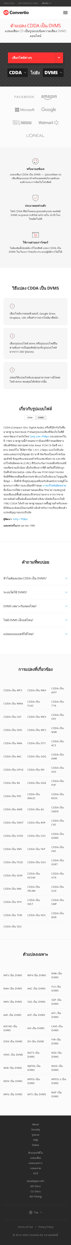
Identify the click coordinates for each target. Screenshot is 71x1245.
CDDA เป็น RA (11, 782)
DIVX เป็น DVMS (12, 1041)
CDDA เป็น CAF (12, 716)
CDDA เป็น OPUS (13, 769)
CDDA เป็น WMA (13, 703)
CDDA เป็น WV (35, 769)
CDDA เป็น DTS (36, 743)
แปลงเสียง (35, 1157)
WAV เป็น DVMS (12, 988)
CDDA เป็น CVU (36, 835)
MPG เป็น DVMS (12, 1094)
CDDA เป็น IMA (12, 888)
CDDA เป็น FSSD (13, 862)
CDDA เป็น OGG (36, 756)
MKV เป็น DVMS (12, 1001)
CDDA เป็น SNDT (13, 822)
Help (35, 1139)
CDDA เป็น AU (35, 809)
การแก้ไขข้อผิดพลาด (54, 485)
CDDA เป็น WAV (36, 690)
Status (35, 1145)
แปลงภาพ (35, 1168)
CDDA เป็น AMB (12, 809)
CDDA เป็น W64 (36, 716)
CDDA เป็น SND (12, 730)
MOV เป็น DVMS (12, 1081)
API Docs (35, 1186)
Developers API (35, 1181)
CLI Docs (36, 1191)
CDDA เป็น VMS (12, 849)
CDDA (29, 417)
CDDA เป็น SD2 (12, 926)
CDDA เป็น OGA (36, 782)
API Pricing (36, 1196)
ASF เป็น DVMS (36, 1015)
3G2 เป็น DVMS (36, 1001)
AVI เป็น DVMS (35, 1028)
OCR (35, 1173)
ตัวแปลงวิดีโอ (35, 1152)
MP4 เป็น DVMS (36, 975)
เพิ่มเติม (45, 3)
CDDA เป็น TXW (12, 915)
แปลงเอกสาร (35, 1163)
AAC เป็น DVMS (36, 988)
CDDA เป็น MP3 (12, 690)
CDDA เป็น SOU (36, 862)
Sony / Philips (20, 519)
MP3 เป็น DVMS (12, 975)
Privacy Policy (45, 1227)
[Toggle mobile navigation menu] (65, 12)
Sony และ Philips (39, 436)
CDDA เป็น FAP (36, 849)
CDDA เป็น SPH (12, 902)
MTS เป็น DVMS (36, 1094)
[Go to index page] (16, 11)
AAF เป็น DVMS (12, 1015)
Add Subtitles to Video (28, 3)
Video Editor (9, 3)
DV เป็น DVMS (35, 1041)
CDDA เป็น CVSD (13, 835)
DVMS (41, 417)
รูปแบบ (35, 1134)
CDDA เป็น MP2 (36, 730)
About (35, 1124)
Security (35, 1129)
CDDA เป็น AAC (12, 756)
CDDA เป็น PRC (12, 796)
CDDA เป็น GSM (12, 875)
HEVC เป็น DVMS (13, 1054)
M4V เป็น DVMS (12, 1067)
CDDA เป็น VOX (36, 915)
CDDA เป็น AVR (36, 822)
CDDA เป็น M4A (12, 743)
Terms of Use (25, 1227)
